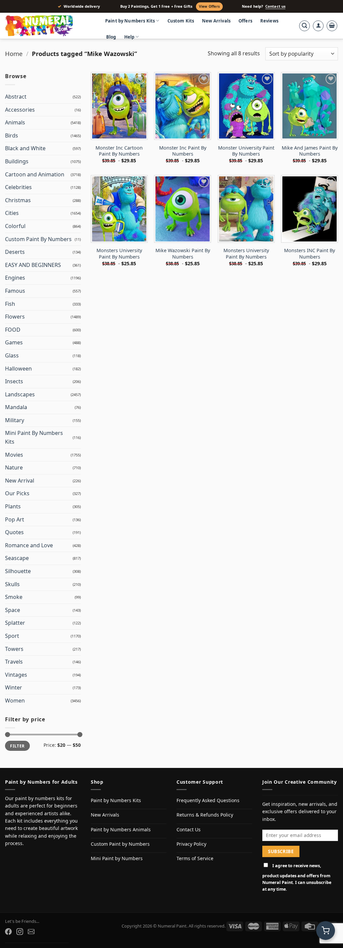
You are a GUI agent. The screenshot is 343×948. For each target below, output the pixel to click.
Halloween (18, 368)
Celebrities (18, 187)
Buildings (16, 161)
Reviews (269, 21)
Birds (11, 135)
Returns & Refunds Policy (205, 815)
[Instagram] (19, 931)
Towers (14, 649)
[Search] (304, 25)
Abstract (15, 96)
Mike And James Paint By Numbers (310, 151)
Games (14, 342)
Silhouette (18, 571)
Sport (12, 635)
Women (15, 700)
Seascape (17, 558)
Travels (14, 661)
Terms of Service (195, 858)
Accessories (20, 109)
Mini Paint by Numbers (117, 858)
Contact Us (189, 829)
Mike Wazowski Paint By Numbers (182, 253)
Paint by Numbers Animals (121, 829)
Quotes (14, 532)
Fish (10, 304)
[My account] (318, 25)
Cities (12, 213)
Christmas (18, 200)
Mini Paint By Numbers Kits (34, 437)
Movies (14, 454)
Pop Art (14, 519)
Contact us (275, 6)
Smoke (13, 597)
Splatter (15, 622)
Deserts (15, 252)
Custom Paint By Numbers (38, 239)
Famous (15, 290)
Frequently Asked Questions (208, 800)
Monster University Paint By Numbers (246, 151)
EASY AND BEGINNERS (33, 265)
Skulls (12, 584)
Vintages (16, 674)
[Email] (31, 931)
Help (129, 37)
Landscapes (20, 394)
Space (12, 610)
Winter (13, 687)
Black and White (25, 148)
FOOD (12, 329)
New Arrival (19, 480)
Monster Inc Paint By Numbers (182, 151)
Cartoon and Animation (34, 174)
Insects (14, 381)
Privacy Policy (191, 844)
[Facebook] (8, 931)
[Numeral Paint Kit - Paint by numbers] (48, 26)
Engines (15, 277)
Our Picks (17, 493)
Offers (245, 21)
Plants (13, 506)
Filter (17, 745)
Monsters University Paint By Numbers (119, 253)
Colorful (15, 226)
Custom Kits (180, 21)
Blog (111, 37)
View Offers (209, 6)
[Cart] (332, 25)
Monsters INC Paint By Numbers (309, 253)
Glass (12, 355)
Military (14, 420)
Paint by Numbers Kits (130, 21)
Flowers (15, 316)
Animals (15, 122)
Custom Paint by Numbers (120, 844)
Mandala (16, 407)
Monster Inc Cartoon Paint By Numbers (119, 151)
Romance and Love (29, 545)
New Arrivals (216, 21)
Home (13, 53)
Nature (14, 467)
